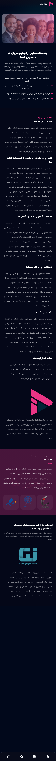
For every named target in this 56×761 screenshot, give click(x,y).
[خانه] (47, 756)
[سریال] (8, 756)
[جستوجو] (21, 756)
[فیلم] (34, 756)
